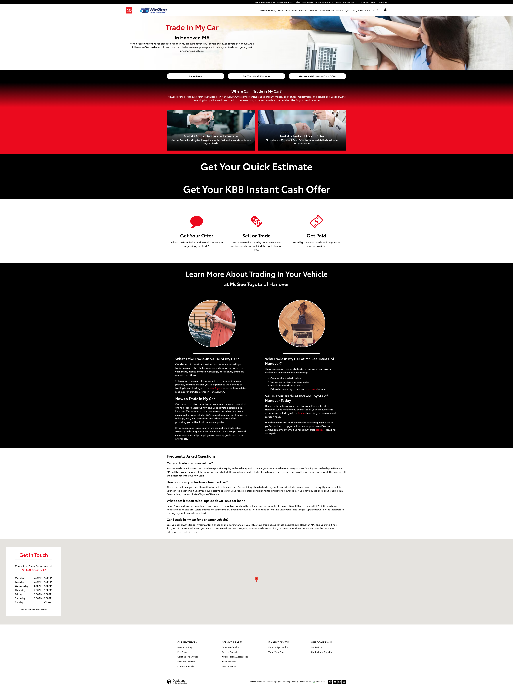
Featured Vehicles (186, 661)
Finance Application (278, 647)
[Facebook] (330, 682)
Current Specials (185, 666)
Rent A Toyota (343, 10)
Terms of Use (305, 681)
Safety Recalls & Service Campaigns (265, 681)
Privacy (295, 681)
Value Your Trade (276, 651)
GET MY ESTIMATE (211, 148)
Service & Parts (327, 10)
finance (302, 413)
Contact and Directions (322, 651)
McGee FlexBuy (268, 10)
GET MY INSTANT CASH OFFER (302, 148)
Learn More (195, 76)
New (280, 10)
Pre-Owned (291, 10)
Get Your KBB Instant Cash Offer (317, 76)
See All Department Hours (33, 609)
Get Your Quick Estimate (256, 76)
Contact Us (316, 647)
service (320, 429)
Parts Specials (229, 661)
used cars (311, 389)
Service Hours (229, 666)
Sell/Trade (358, 10)
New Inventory (184, 647)
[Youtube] (335, 682)
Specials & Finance (308, 10)
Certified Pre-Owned (187, 656)
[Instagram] (339, 682)
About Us (369, 10)
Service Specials (230, 651)
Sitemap (286, 681)
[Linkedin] (344, 682)
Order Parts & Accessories (235, 656)
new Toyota (215, 388)
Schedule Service (230, 647)
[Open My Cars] (384, 10)
